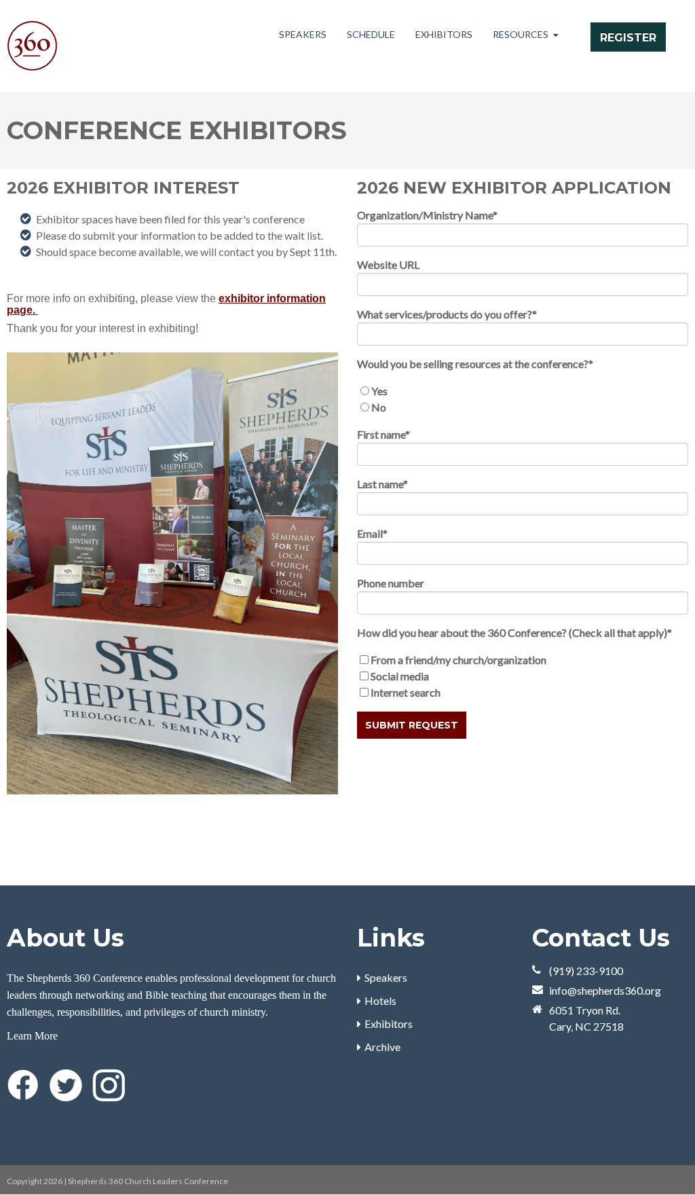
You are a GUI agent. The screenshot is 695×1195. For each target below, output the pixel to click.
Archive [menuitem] (382, 1046)
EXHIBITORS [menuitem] (443, 34)
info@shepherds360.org (605, 990)
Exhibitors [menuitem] (388, 1023)
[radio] (522, 391)
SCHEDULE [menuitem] (371, 34)
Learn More (32, 1036)
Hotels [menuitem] (380, 1000)
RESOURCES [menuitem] (520, 34)
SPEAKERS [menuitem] (302, 34)
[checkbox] (522, 399)
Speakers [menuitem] (385, 977)
